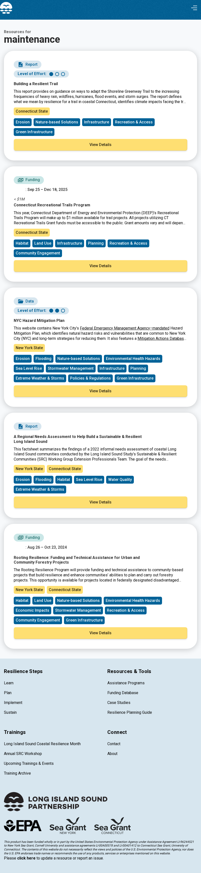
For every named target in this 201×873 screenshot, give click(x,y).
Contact (113, 743)
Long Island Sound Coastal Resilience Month (42, 743)
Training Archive (17, 773)
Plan (8, 692)
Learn (8, 683)
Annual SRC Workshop (23, 753)
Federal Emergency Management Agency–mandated (124, 328)
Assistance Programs (126, 683)
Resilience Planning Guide (129, 712)
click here (26, 858)
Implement (13, 702)
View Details (100, 144)
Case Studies (118, 702)
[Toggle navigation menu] (194, 8)
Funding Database (122, 692)
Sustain (10, 712)
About (112, 753)
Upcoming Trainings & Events (29, 763)
